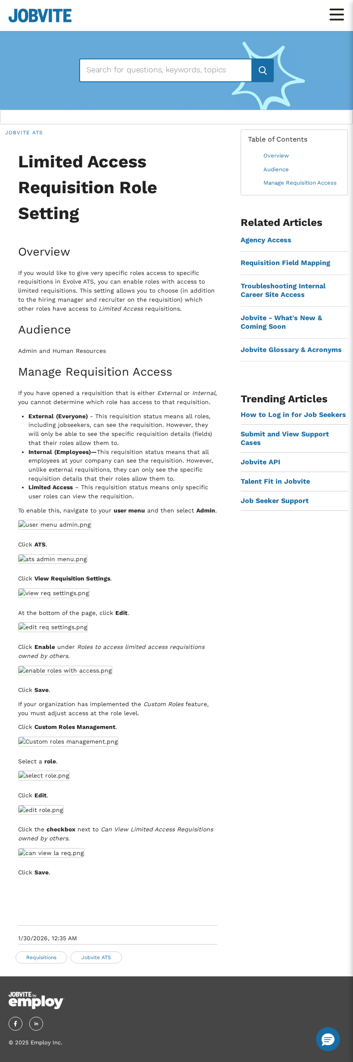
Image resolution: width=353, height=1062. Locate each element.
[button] (328, 1039)
